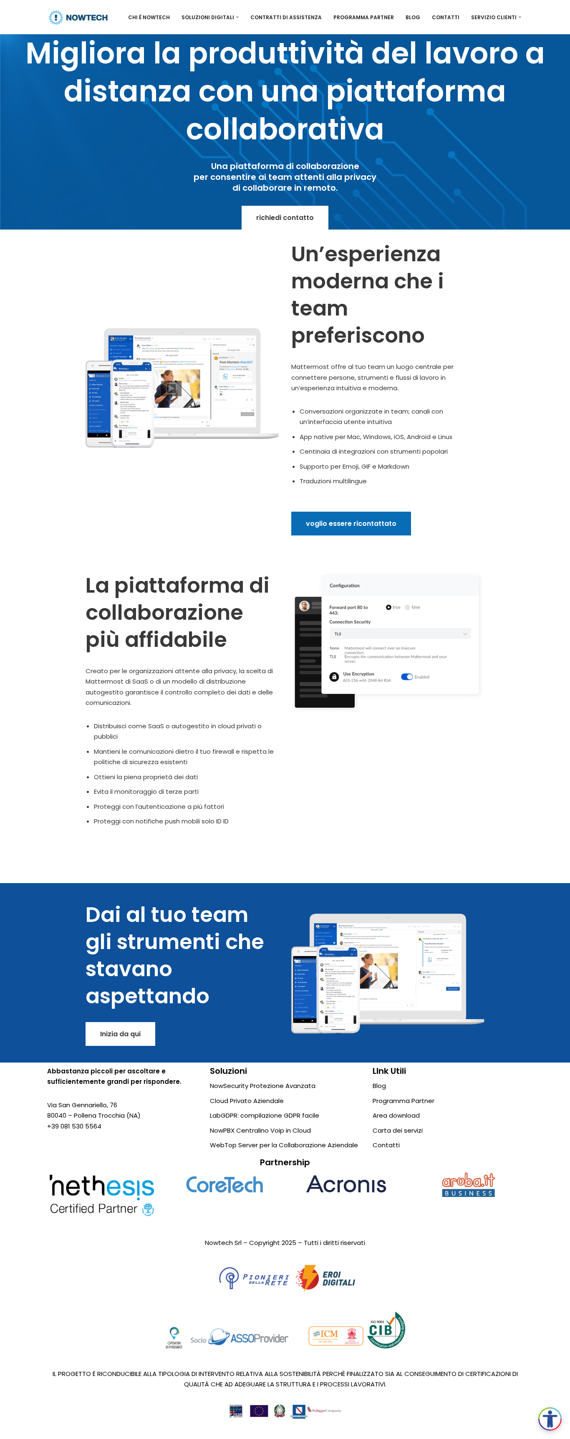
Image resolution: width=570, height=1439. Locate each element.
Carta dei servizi (398, 1130)
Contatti (445, 17)
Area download (396, 1115)
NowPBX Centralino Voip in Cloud (260, 1130)
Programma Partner (363, 17)
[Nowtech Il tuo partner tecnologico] (78, 17)
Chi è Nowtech (149, 17)
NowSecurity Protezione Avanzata (262, 1085)
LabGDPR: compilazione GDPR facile (264, 1115)
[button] (237, 17)
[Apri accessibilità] (550, 1419)
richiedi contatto (285, 217)
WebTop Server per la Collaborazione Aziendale (284, 1145)
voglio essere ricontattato (351, 523)
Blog (413, 17)
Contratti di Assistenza (286, 17)
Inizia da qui (120, 1034)
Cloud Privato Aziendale (247, 1100)
